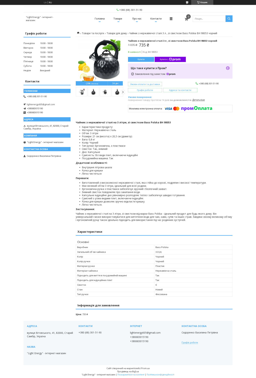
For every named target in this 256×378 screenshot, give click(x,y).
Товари (117, 18)
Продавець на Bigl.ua (128, 371)
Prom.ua (145, 368)
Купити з (164, 59)
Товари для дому (117, 33)
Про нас (137, 18)
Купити (141, 59)
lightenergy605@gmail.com (41, 104)
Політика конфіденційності (160, 374)
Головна (100, 18)
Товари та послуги (93, 33)
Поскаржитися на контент (131, 374)
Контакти (156, 18)
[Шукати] (229, 18)
